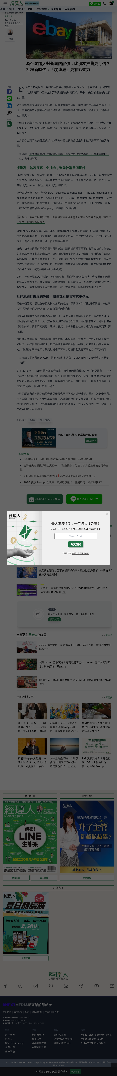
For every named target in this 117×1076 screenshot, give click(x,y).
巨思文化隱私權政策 (80, 553)
